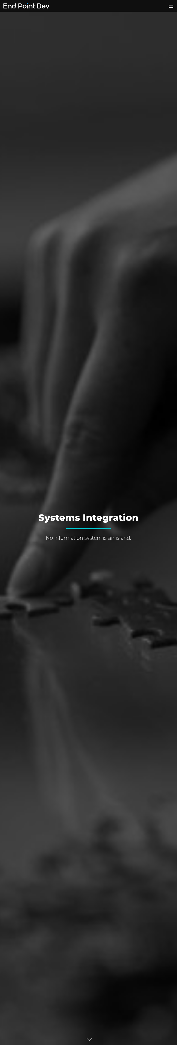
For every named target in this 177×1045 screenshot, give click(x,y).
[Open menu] (171, 6)
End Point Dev (26, 6)
